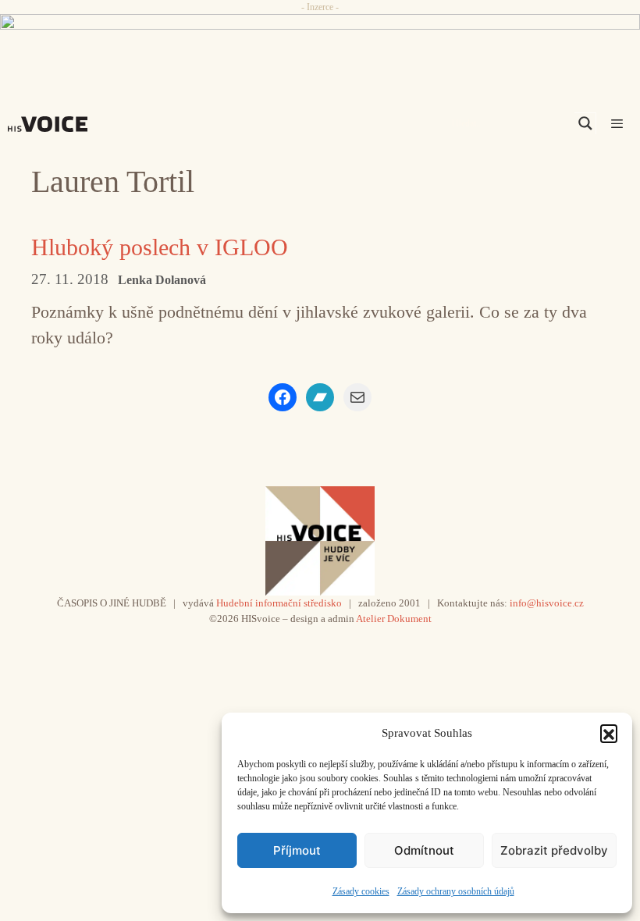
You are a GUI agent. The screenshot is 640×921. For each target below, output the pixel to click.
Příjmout (297, 850)
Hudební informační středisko (279, 603)
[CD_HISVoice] (320, 43)
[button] (609, 733)
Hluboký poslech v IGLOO (159, 247)
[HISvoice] (51, 124)
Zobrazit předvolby (554, 850)
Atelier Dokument (394, 618)
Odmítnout (424, 850)
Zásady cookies (360, 891)
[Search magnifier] (585, 123)
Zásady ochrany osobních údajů (455, 891)
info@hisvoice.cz (547, 603)
